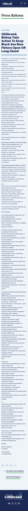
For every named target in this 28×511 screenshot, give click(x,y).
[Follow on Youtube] (9, 503)
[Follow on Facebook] (12, 503)
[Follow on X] (15, 503)
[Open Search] (21, 3)
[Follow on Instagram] (19, 503)
